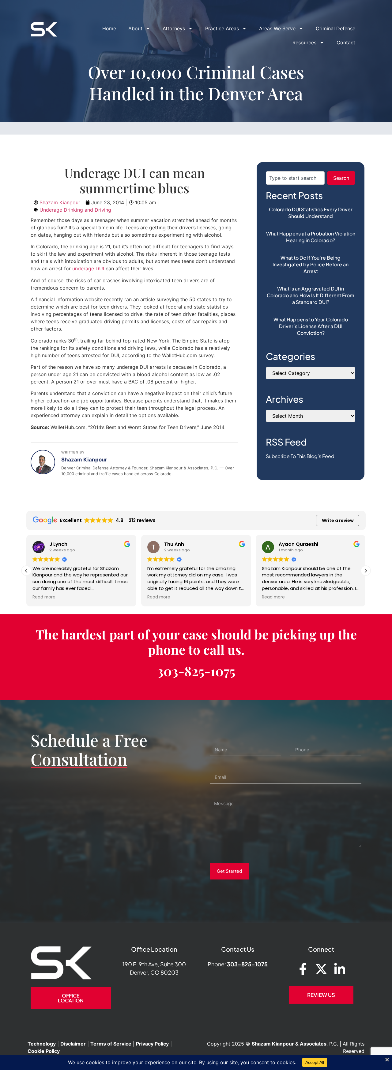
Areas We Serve (277, 28)
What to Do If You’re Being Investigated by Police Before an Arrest (311, 264)
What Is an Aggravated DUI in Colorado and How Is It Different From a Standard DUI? (310, 295)
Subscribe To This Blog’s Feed (300, 456)
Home (109, 28)
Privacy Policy (152, 1044)
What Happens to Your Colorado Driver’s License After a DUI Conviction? (310, 326)
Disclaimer (73, 1044)
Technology (42, 1044)
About (135, 28)
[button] (365, 570)
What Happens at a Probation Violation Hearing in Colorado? (310, 236)
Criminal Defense (335, 28)
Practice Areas (222, 28)
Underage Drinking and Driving (75, 210)
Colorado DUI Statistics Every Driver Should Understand (310, 212)
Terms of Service (110, 1044)
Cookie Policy (44, 1051)
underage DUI (88, 268)
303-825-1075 (196, 670)
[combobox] (295, 178)
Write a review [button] (338, 520)
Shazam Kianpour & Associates (289, 1044)
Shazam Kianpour (84, 460)
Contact (346, 42)
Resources (304, 42)
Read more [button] (43, 597)
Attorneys (174, 28)
